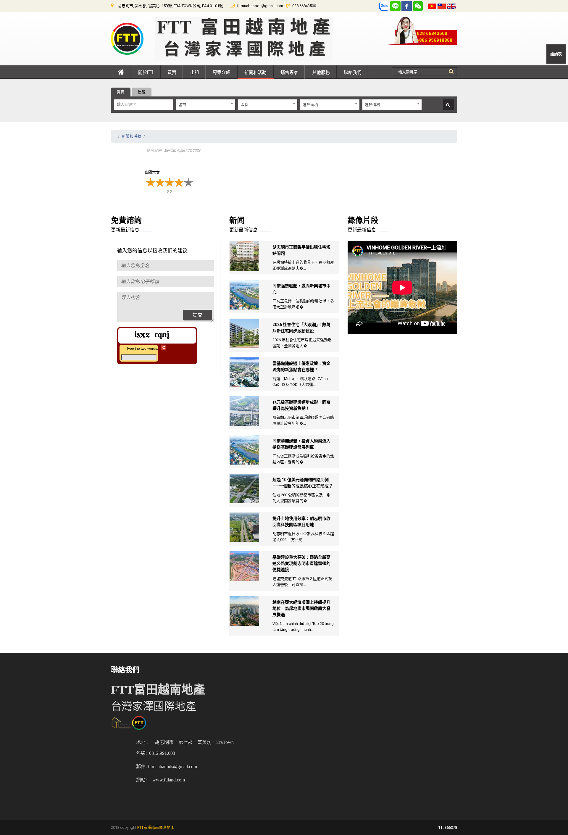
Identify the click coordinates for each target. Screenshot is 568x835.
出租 (194, 72)
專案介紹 (221, 72)
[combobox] (205, 104)
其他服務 (321, 72)
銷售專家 (289, 72)
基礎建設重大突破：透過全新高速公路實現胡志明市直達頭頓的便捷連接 (301, 563)
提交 (197, 315)
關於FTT (146, 72)
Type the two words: (142, 348)
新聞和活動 (255, 72)
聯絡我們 (353, 72)
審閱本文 (152, 172)
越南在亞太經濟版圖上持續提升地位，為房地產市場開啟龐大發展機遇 (301, 608)
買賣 (171, 72)
